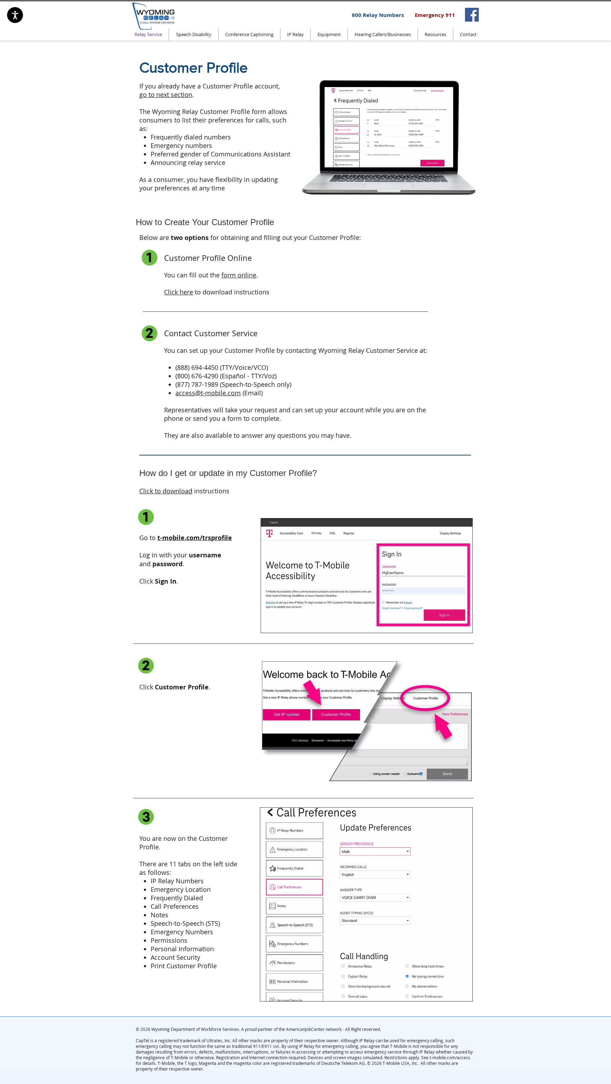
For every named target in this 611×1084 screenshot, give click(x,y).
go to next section (165, 94)
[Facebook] (472, 15)
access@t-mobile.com (208, 393)
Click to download (165, 491)
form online (238, 275)
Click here (178, 292)
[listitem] (472, 15)
